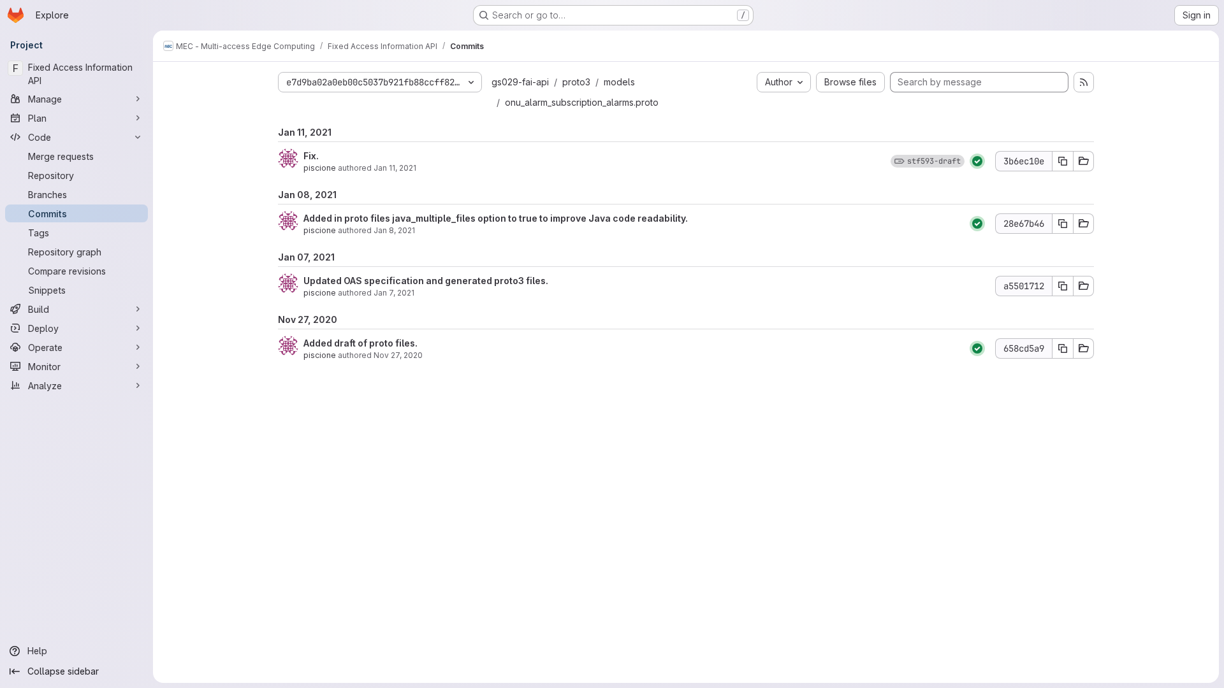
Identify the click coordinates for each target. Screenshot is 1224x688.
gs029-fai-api (520, 81)
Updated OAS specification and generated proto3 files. (425, 280)
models (619, 81)
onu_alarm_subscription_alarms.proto (582, 102)
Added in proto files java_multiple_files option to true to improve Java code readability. (495, 218)
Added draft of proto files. (360, 343)
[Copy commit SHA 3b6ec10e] (1063, 161)
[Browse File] (1084, 161)
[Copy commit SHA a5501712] (1063, 286)
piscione (319, 168)
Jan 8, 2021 (394, 230)
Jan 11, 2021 (395, 168)
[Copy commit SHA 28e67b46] (1063, 223)
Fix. (311, 155)
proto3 (576, 81)
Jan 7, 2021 (394, 292)
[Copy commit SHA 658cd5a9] (1063, 348)
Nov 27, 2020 (398, 355)
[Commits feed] (1084, 82)
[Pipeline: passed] (977, 161)
